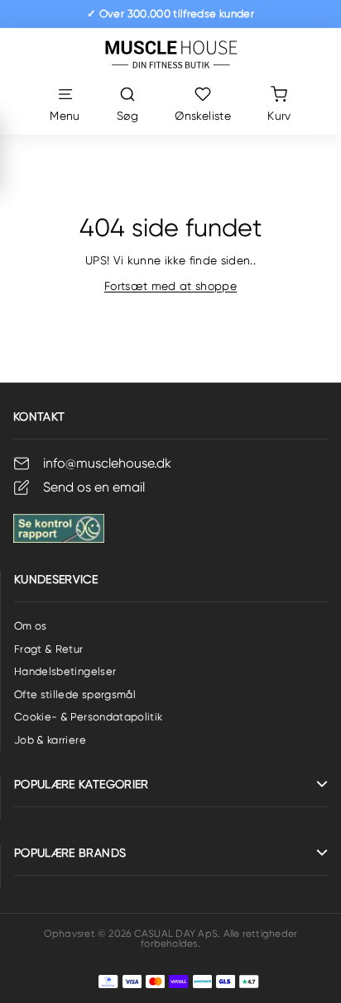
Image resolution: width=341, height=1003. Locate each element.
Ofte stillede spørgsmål (75, 694)
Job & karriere (50, 740)
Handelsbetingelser (65, 671)
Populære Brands (70, 852)
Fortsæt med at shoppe (170, 285)
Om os (30, 626)
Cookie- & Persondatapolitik (88, 717)
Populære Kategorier (81, 784)
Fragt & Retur (49, 649)
